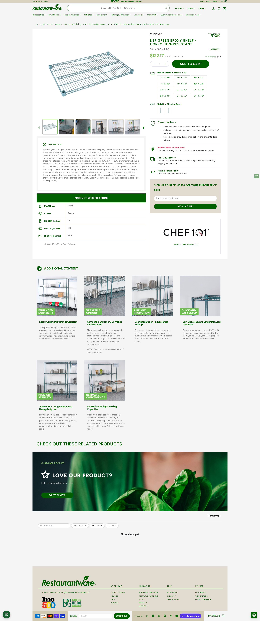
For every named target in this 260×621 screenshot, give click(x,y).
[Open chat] (6, 614)
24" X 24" (165, 90)
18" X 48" (165, 84)
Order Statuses (118, 593)
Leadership (144, 606)
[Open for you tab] (254, 615)
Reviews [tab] (214, 516)
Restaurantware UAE (148, 596)
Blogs (141, 599)
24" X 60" (182, 96)
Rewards (115, 602)
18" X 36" (199, 77)
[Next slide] (144, 128)
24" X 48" (165, 96)
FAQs (113, 599)
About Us (143, 602)
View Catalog (201, 596)
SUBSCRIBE (121, 616)
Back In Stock (173, 599)
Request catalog (203, 599)
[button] (213, 8)
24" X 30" (182, 90)
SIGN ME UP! (185, 206)
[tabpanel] (130, 544)
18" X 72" (199, 84)
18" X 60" (182, 84)
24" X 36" (199, 90)
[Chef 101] (158, 36)
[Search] (166, 8)
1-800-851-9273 (40, 1)
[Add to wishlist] (219, 8)
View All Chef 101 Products (186, 244)
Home (39, 24)
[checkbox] (112, 525)
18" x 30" (183, 73)
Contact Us (200, 593)
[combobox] (118, 8)
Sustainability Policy (148, 593)
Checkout (171, 596)
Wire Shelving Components (96, 24)
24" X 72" (199, 96)
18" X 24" (165, 77)
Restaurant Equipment (53, 24)
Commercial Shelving (73, 24)
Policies (114, 596)
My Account (172, 593)
